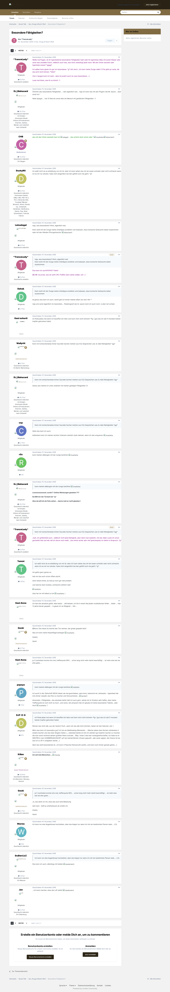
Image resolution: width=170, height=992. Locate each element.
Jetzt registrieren (152, 5)
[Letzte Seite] (26, 50)
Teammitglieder (52, 18)
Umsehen (14, 12)
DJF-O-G (21, 715)
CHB (21, 136)
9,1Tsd (22, 363)
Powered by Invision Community (85, 988)
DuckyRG (21, 170)
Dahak (20, 289)
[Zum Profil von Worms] (21, 832)
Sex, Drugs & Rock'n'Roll (44, 42)
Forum (12, 18)
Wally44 (20, 343)
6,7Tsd (22, 648)
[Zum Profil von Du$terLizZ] (21, 864)
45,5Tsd (22, 111)
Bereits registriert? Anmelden (129, 5)
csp (21, 422)
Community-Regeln (36, 18)
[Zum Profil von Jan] (21, 898)
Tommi (20, 561)
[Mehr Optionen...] (119, 57)
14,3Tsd (22, 157)
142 (22, 475)
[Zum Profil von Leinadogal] (21, 233)
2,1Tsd (22, 309)
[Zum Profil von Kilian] (21, 762)
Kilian (21, 754)
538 (22, 844)
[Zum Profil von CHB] (21, 145)
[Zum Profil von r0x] (21, 462)
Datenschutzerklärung (86, 985)
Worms (21, 824)
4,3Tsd (22, 910)
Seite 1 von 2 (35, 50)
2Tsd (22, 705)
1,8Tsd (22, 581)
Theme (72, 985)
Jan (21, 889)
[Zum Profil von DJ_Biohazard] (21, 99)
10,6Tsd (22, 774)
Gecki (21, 628)
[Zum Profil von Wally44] (21, 351)
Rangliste (37, 12)
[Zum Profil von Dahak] (21, 297)
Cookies (108, 985)
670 (22, 735)
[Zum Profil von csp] (21, 431)
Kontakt (100, 985)
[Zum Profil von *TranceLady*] (14, 40)
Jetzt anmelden (90, 954)
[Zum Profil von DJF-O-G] (21, 723)
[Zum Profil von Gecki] (21, 636)
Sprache (62, 985)
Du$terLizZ (21, 855)
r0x (21, 454)
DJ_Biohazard (21, 91)
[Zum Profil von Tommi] (21, 569)
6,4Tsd (22, 79)
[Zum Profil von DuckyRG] (21, 179)
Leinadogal (21, 225)
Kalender (21, 18)
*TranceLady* (26, 39)
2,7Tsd (22, 443)
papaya (21, 685)
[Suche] (158, 12)
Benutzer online (67, 18)
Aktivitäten (26, 12)
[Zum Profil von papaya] (21, 693)
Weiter (21, 50)
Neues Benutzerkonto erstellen (40, 957)
